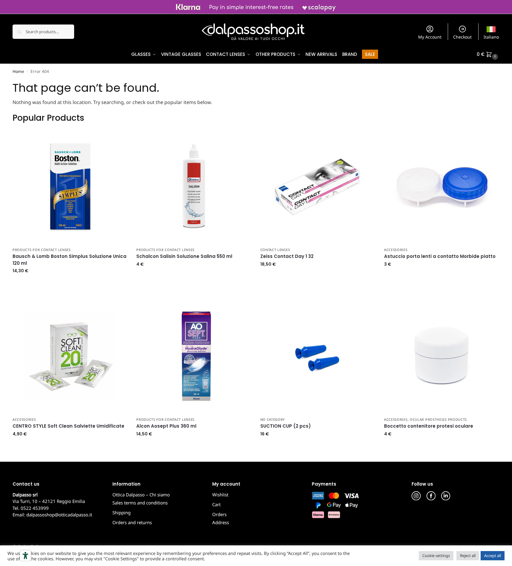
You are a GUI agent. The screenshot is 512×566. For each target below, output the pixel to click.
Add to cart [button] (70, 283)
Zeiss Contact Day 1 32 (287, 256)
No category (272, 419)
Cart (216, 504)
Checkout (462, 37)
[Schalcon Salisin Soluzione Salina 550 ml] (193, 186)
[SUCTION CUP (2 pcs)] (317, 356)
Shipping (121, 512)
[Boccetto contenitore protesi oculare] (441, 356)
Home (18, 71)
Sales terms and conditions (140, 503)
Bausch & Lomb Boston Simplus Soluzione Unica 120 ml (69, 259)
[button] (488, 54)
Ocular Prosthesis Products (438, 419)
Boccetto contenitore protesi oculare (429, 426)
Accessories (396, 249)
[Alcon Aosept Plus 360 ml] (193, 356)
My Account (429, 37)
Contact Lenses (275, 249)
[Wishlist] (118, 138)
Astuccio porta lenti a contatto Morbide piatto (440, 256)
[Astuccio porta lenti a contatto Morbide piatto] (441, 186)
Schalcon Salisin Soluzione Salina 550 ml (184, 256)
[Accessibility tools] (25, 555)
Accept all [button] (492, 555)
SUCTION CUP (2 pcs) (285, 426)
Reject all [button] (468, 555)
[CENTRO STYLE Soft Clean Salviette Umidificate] (70, 356)
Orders (219, 514)
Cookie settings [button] (436, 555)
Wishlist (220, 495)
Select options (318, 277)
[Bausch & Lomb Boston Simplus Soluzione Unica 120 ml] (70, 186)
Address (220, 522)
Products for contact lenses (42, 249)
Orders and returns (132, 522)
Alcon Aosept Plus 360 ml (166, 426)
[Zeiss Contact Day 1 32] (317, 186)
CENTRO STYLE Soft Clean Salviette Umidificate (68, 426)
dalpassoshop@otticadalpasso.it (59, 515)
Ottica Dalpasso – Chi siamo (141, 495)
